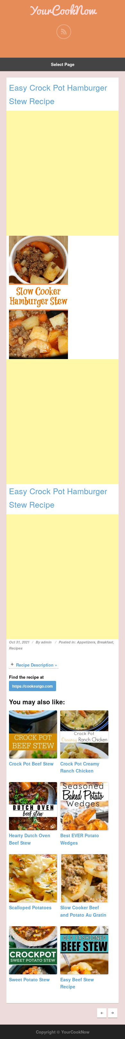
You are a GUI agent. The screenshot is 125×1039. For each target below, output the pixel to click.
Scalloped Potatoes (30, 907)
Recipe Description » (36, 665)
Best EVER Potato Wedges (79, 839)
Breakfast (105, 642)
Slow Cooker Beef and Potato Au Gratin (83, 911)
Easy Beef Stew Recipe (77, 983)
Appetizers (86, 642)
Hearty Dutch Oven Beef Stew (29, 839)
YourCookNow (62, 10)
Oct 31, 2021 (19, 642)
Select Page (62, 64)
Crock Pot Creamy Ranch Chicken (79, 767)
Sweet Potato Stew (29, 979)
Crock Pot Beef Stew (31, 763)
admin (46, 642)
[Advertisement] (62, 173)
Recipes (15, 648)
